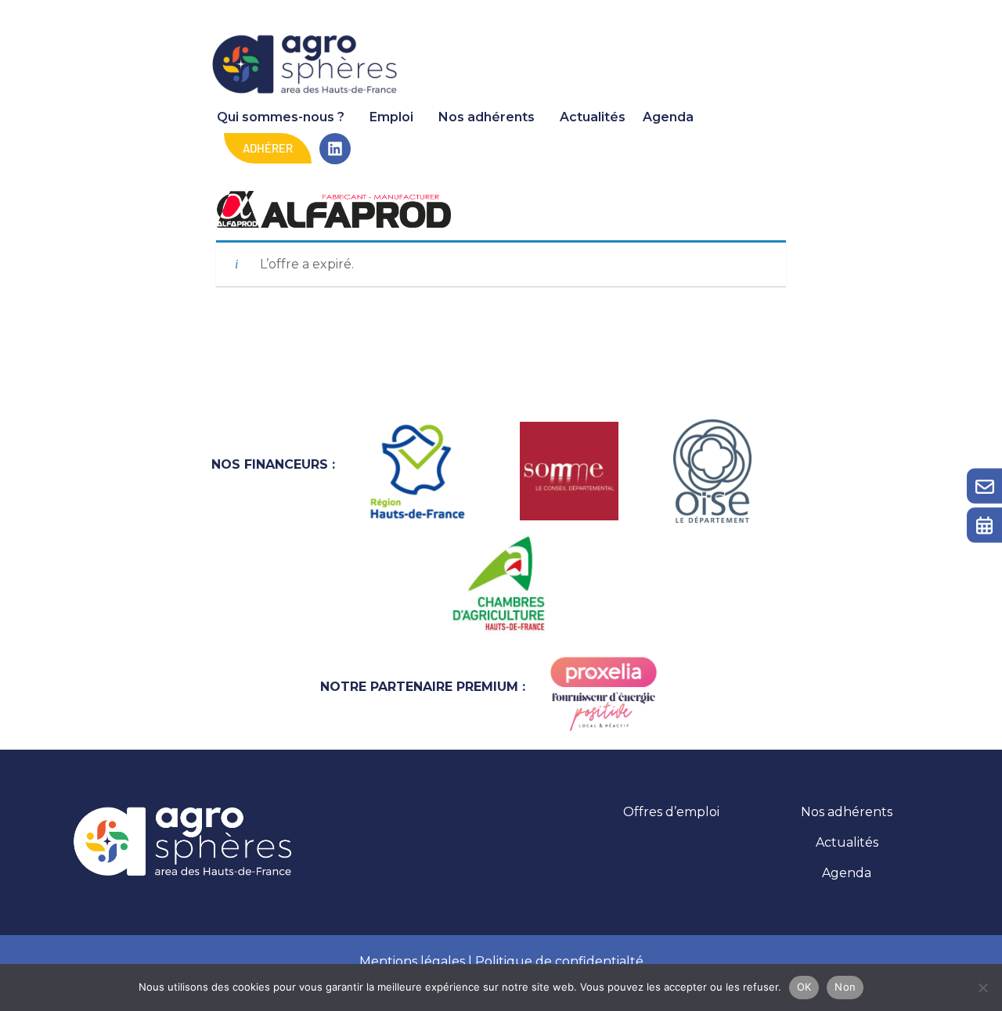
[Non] (982, 987)
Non (845, 986)
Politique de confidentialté (559, 961)
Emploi (391, 117)
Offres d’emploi (671, 811)
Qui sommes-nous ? (280, 117)
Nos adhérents (486, 117)
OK (804, 986)
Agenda (668, 117)
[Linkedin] (335, 148)
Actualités (592, 117)
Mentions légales (412, 961)
